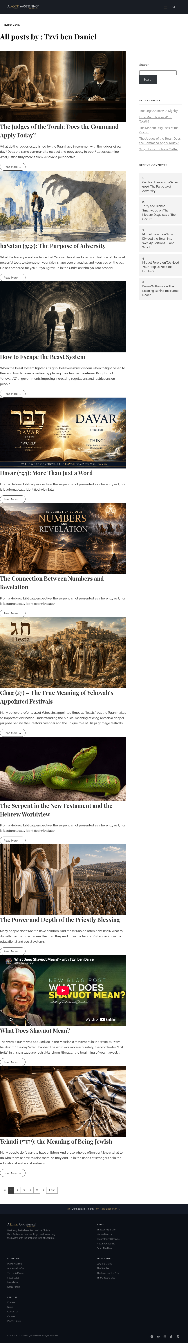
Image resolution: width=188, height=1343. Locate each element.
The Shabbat (103, 1268)
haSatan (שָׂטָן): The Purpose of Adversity (53, 246)
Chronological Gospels (108, 1239)
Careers (11, 1316)
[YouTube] (158, 1336)
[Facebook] (152, 1336)
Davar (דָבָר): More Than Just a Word (46, 473)
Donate (11, 1302)
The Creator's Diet (106, 1277)
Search (144, 65)
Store (10, 1307)
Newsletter (13, 1282)
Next (43, 1190)
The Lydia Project (15, 1273)
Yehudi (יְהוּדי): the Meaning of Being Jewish (56, 1141)
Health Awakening (106, 1243)
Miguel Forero (152, 234)
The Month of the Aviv (108, 1273)
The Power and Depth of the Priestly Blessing (60, 919)
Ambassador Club (16, 1268)
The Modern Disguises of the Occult (159, 215)
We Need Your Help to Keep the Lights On (160, 267)
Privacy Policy (14, 1321)
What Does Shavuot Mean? (35, 1030)
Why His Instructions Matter (158, 149)
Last (52, 1190)
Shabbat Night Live (106, 1229)
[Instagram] (165, 1336)
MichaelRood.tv (104, 1234)
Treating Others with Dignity (158, 111)
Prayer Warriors (14, 1263)
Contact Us (13, 1311)
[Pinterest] (178, 1336)
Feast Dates (13, 1277)
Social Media (13, 1287)
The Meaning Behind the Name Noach (160, 291)
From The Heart (105, 1248)
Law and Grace (104, 1263)
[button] (166, 7)
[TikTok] (171, 1336)
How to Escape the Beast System (42, 357)
